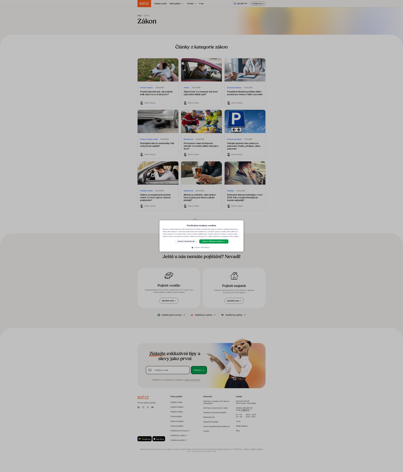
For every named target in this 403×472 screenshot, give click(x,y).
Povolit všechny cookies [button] (212, 241)
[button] (201, 247)
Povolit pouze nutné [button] (186, 241)
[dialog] (201, 236)
